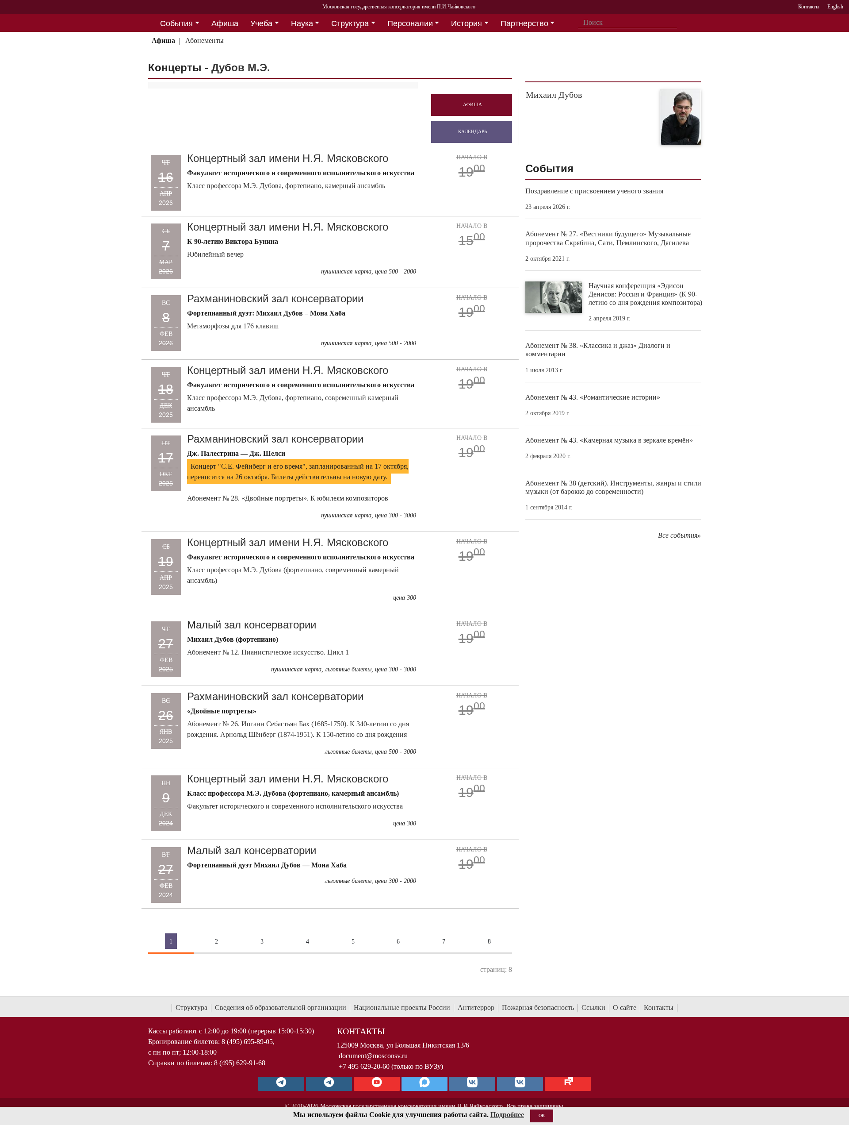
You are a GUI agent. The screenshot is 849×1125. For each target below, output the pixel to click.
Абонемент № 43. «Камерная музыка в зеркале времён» (609, 440)
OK (542, 1115)
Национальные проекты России (402, 1007)
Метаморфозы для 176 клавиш (233, 326)
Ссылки (593, 1007)
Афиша (163, 40)
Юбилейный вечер (215, 254)
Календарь (472, 131)
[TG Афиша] (329, 1084)
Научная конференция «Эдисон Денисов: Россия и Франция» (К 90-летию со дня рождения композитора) (645, 294)
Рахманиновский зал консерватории (275, 298)
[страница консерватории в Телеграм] (281, 1084)
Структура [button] (350, 23)
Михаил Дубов (554, 95)
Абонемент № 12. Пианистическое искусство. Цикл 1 (268, 652)
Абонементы (204, 40)
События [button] (176, 23)
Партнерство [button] (524, 23)
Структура (191, 1007)
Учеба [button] (261, 23)
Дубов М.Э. (240, 67)
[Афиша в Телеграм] (568, 1084)
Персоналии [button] (410, 23)
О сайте (624, 1007)
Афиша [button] (224, 23)
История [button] (466, 23)
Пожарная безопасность (538, 1007)
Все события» (679, 535)
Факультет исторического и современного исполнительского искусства (295, 806)
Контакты (658, 1007)
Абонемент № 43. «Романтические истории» (592, 397)
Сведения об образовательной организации (280, 1007)
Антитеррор (476, 1007)
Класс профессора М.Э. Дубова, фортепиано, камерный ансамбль (286, 185)
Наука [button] (302, 23)
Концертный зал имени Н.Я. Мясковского (287, 158)
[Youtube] (377, 1084)
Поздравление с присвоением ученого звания (594, 191)
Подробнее (507, 1114)
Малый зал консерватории (251, 625)
